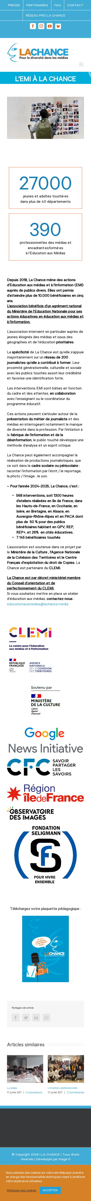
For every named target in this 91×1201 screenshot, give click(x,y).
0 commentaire (34, 1092)
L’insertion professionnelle (62, 1087)
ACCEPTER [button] (50, 1190)
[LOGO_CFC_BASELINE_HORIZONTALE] (45, 761)
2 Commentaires (75, 1092)
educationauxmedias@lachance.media (37, 604)
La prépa (12, 1087)
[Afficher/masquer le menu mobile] (81, 64)
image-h (64, 1159)
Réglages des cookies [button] (21, 1190)
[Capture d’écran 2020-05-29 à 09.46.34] (45, 918)
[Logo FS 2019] (45, 826)
